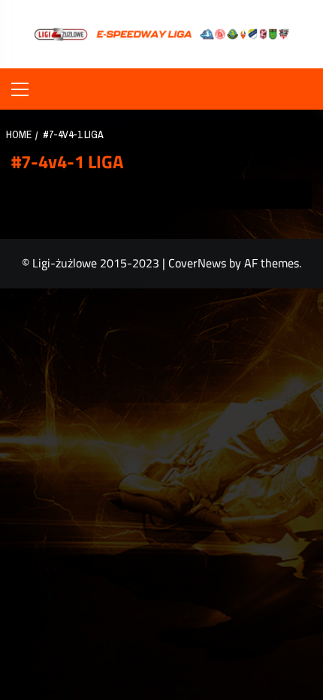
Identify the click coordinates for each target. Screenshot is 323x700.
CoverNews (197, 263)
